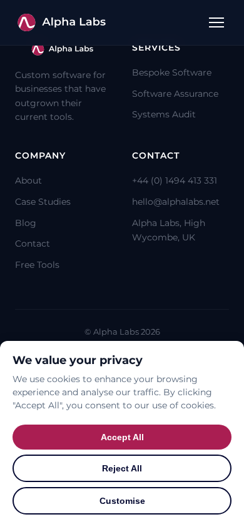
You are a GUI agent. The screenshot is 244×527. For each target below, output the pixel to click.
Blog (25, 223)
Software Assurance (175, 93)
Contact (32, 243)
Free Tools (37, 264)
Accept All (122, 437)
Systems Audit (164, 114)
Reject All (122, 468)
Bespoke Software (171, 72)
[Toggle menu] (216, 22)
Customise (122, 501)
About (28, 180)
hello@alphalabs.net (176, 201)
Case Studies (43, 201)
